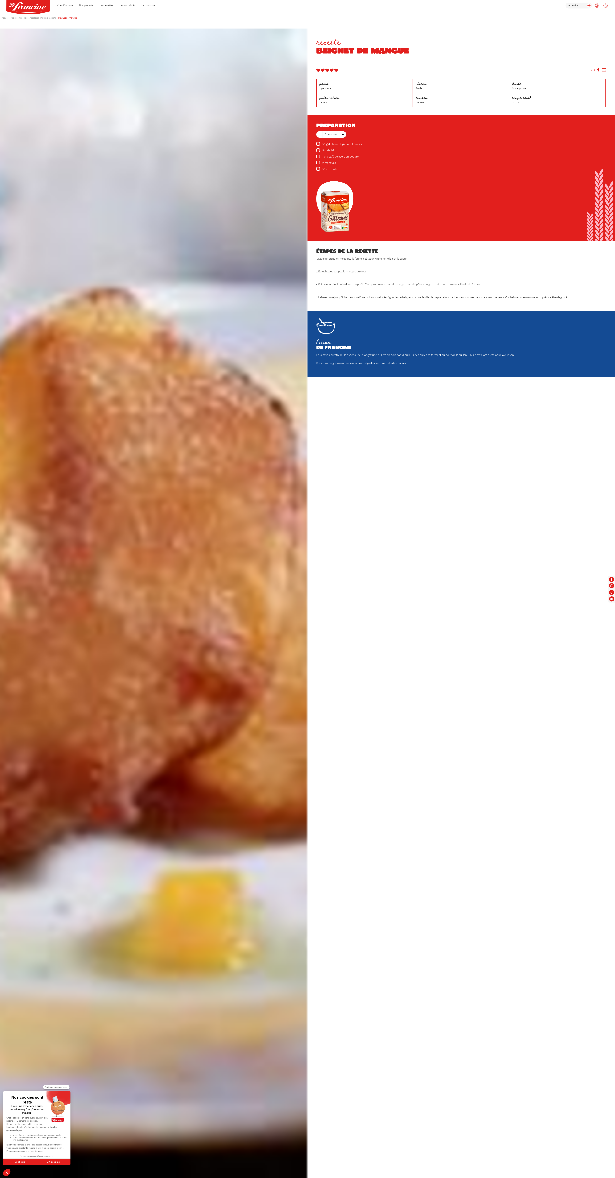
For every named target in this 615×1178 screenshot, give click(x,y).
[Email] (604, 70)
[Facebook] (598, 70)
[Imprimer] (593, 70)
